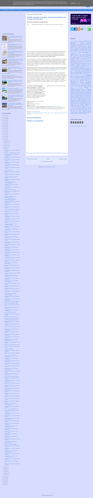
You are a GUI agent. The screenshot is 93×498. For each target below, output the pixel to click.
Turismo (84, 111)
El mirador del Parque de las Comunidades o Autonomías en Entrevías (15, 89)
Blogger (51, 495)
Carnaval (79, 46)
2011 (4, 139)
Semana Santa (88, 105)
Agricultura (73, 42)
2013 (4, 136)
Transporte (85, 110)
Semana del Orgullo (81, 105)
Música (42, 112)
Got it (78, 3)
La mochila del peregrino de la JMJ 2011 (11, 209)
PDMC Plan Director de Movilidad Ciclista (79, 95)
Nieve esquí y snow (79, 84)
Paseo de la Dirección (75, 94)
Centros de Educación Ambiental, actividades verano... (10, 294)
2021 (4, 123)
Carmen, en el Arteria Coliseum (10, 312)
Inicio (48, 159)
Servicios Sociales (82, 106)
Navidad (73, 84)
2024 (4, 118)
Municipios (73, 81)
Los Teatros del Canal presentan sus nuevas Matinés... (11, 442)
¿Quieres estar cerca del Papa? (10, 189)
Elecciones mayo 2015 (83, 61)
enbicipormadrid (79, 63)
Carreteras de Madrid (86, 46)
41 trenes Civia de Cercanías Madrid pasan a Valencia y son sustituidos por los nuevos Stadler (15, 104)
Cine (85, 51)
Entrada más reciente (32, 159)
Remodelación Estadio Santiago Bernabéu (79, 102)
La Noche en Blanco (79, 73)
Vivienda (72, 113)
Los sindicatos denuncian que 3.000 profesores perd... (10, 426)
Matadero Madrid (80, 77)
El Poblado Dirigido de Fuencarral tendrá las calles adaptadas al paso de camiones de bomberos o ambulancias (15, 60)
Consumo (84, 54)
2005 (4, 484)
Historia (77, 71)
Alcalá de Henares (80, 42)
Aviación (78, 44)
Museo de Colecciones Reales (82, 81)
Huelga (81, 71)
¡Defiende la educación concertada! (8, 75)
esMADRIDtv (74, 64)
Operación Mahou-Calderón (75, 91)
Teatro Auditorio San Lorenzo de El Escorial (81, 109)
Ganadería (83, 70)
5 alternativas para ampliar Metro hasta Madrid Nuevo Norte (15, 45)
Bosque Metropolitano (79, 45)
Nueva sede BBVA (74, 86)
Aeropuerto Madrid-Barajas (84, 41)
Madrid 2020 (78, 76)
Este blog (6, 10)
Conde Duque (78, 54)
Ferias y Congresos (80, 67)
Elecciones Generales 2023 (86, 60)
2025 (4, 117)
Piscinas (82, 96)
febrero (5, 473)
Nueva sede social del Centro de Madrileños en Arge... (10, 197)
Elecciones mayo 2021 (79, 62)
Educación (77, 58)
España (79, 64)
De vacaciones (81, 56)
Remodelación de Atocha (76, 101)
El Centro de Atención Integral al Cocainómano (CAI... (10, 182)
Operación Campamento (76, 90)
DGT (90, 56)
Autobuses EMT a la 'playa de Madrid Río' (11, 301)
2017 (4, 129)
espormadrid (84, 64)
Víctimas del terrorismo (86, 112)
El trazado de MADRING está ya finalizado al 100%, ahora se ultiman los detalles (15, 68)
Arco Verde (88, 42)
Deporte (87, 56)
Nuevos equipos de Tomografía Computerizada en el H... (10, 199)
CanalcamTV (74, 46)
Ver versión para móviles (47, 161)
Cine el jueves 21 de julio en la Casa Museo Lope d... (11, 432)
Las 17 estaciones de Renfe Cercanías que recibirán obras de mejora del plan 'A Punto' (15, 37)
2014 (4, 134)
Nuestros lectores (87, 85)
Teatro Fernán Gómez (86, 109)
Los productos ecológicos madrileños (11, 319)
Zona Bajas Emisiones (82, 113)
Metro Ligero (74, 80)
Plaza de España (85, 97)
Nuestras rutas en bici (78, 85)
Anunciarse (13, 10)
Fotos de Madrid (74, 70)
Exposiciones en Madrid (80, 66)
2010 (4, 476)
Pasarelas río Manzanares (86, 93)
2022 (4, 121)
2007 (4, 481)
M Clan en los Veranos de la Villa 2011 (11, 408)
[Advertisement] (12, 22)
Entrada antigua (63, 159)
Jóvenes (73, 73)
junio (5, 466)
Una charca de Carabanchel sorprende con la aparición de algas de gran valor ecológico (15, 81)
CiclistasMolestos (81, 51)
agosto (5, 147)
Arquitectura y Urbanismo (78, 43)
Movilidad (82, 80)
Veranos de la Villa (78, 112)
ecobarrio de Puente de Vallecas (83, 57)
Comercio (79, 52)
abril (5, 470)
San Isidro (77, 104)
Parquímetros (83, 92)
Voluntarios (76, 113)
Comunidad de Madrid (35, 112)
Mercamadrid (85, 79)
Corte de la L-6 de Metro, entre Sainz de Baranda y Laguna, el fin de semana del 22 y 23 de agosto (15, 52)
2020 (4, 125)
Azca (81, 44)
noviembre (6, 142)
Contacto (20, 10)
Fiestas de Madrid (75, 68)
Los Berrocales (77, 75)
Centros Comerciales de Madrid (84, 47)
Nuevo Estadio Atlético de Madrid (84, 86)
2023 (4, 120)
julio (5, 148)
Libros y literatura (86, 73)
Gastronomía (88, 70)
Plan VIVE (86, 96)
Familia (87, 66)
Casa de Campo (74, 47)
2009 (4, 478)
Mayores (86, 77)
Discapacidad (73, 57)
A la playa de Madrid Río (8, 348)
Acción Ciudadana (74, 41)
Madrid (89, 75)
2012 (4, 137)
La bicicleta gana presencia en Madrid (11, 303)
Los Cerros (82, 75)
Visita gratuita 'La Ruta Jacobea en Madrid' (12, 318)
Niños (85, 84)
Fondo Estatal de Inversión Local (85, 68)
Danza (75, 56)
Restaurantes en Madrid (86, 103)
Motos (78, 80)
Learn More (73, 3)
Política (79, 98)
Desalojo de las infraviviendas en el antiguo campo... (10, 404)
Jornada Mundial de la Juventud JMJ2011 (83, 72)
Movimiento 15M (88, 80)
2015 (4, 133)
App (85, 42)
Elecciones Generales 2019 (77, 60)
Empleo (72, 63)
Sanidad (82, 104)
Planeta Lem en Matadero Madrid (10, 444)
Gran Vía (73, 71)
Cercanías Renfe (84, 49)
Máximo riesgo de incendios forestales (11, 376)
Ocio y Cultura (47, 112)
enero (5, 474)
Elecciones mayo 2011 (75, 61)
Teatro (52, 112)
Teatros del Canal (74, 110)
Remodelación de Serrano (86, 101)
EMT (75, 63)
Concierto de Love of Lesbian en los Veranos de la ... (10, 356)
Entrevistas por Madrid (87, 63)
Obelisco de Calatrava (77, 87)
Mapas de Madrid (74, 77)
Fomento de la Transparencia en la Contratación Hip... (10, 451)
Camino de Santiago (87, 45)
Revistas (73, 104)
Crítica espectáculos (75, 55)
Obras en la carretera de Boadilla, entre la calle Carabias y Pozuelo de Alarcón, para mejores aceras (15, 96)
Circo (87, 51)
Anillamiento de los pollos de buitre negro (11, 344)
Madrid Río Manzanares (85, 76)
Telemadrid (80, 110)
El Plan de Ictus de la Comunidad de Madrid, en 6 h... (11, 263)
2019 (4, 126)
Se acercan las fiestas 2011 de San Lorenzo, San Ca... (10, 457)
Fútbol (79, 70)
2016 (4, 131)
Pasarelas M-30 (78, 93)
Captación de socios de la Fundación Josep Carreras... (11, 281)
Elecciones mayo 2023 (87, 62)
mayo (5, 468)
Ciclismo (76, 51)
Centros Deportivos (75, 49)
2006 (4, 483)
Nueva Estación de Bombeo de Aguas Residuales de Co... (11, 340)
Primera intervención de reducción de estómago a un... (11, 369)
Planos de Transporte (78, 97)
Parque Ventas (78, 92)
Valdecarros (73, 112)
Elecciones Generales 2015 (79, 59)
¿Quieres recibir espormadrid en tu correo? (78, 126)
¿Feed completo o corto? (8, 170)
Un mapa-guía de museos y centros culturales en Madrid (10, 224)
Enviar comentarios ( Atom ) (49, 166)
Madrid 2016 (73, 76)
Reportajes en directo (77, 103)
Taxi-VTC (80, 108)
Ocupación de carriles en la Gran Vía (11, 316)
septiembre (6, 145)
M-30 (85, 75)
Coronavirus (88, 54)
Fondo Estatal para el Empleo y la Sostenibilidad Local (81, 69)
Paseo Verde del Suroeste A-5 (85, 94)
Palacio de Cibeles (84, 91)
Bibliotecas (85, 44)
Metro (89, 79)
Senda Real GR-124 (74, 106)
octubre (5, 144)
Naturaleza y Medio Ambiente (81, 83)
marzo (5, 471)
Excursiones (73, 66)
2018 (4, 128)
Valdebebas (89, 111)
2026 (4, 115)
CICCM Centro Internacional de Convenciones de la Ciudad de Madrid (81, 50)
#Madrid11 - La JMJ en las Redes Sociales (12, 152)
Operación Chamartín (86, 90)
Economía (73, 58)
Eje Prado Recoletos (85, 58)
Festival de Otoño (88, 67)
